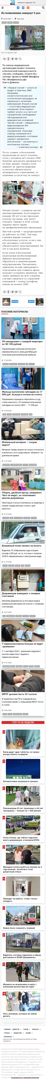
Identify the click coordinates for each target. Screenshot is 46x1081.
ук (27, 364)
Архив (28, 1033)
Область (35, 1029)
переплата (13, 364)
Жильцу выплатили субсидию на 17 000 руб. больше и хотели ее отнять (22, 393)
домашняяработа (9, 666)
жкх (4, 414)
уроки (31, 666)
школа (37, 666)
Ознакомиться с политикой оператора (25, 1077)
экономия (32, 465)
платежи (27, 518)
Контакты (8, 1037)
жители (5, 364)
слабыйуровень (16, 465)
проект (25, 714)
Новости (15, 1029)
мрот (4, 714)
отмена (11, 565)
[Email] (16, 59)
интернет (6, 465)
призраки (21, 364)
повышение (17, 714)
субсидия (24, 414)
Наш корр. (20, 19)
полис (10, 22)
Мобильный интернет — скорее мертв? (19, 443)
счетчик (26, 616)
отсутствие (18, 518)
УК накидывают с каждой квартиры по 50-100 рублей (22, 343)
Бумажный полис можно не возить (21, 545)
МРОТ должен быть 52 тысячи (19, 694)
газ (4, 616)
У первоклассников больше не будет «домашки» (22, 645)
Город (25, 1029)
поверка (18, 616)
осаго (5, 565)
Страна (7, 1033)
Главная (7, 1029)
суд (30, 414)
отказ (4, 22)
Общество (18, 1033)
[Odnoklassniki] (8, 59)
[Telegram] (12, 59)
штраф (27, 565)
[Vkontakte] (4, 59)
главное (5, 518)
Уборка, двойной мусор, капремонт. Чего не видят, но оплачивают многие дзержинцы (22, 495)
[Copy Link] (20, 59)
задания (19, 666)
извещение (10, 616)
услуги (16, 22)
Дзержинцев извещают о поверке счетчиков (21, 594)
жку (11, 518)
